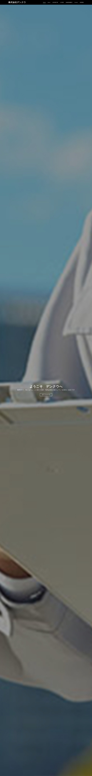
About (49, 2)
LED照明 (62, 2)
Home (44, 2)
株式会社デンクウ (17, 2)
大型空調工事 (55, 2)
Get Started (46, 394)
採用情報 (82, 2)
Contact (76, 2)
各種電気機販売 (69, 2)
